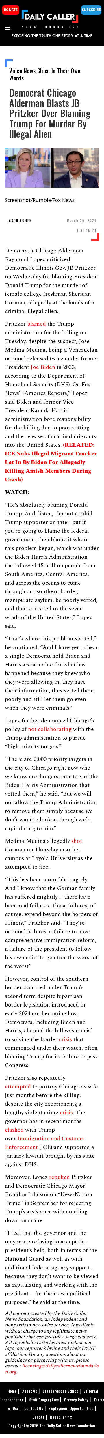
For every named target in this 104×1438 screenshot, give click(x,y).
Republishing (61, 1417)
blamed (36, 324)
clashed (14, 1130)
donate (11, 10)
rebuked (59, 1177)
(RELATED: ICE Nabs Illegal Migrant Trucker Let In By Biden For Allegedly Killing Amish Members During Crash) (51, 462)
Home (12, 1391)
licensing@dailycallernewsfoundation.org (52, 1368)
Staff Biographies (44, 1399)
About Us (29, 1391)
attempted (18, 1086)
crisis (65, 1039)
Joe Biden (43, 367)
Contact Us (33, 1408)
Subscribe (91, 10)
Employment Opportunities (71, 1408)
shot (76, 841)
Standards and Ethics (60, 1391)
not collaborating (50, 729)
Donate (38, 1417)
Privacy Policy (76, 1399)
